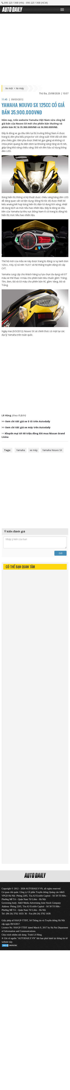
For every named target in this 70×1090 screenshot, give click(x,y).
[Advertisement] (35, 49)
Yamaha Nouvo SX (52, 450)
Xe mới (9, 88)
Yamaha (20, 450)
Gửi (60, 553)
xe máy (33, 450)
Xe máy (20, 88)
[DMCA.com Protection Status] (10, 945)
